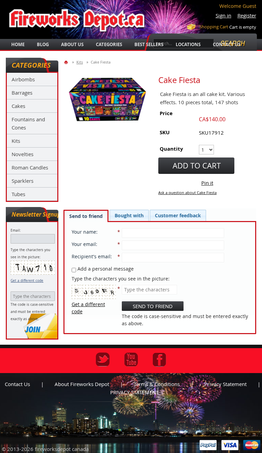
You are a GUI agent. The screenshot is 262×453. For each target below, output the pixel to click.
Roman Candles (30, 167)
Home (18, 44)
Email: (16, 230)
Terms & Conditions (157, 384)
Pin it (207, 182)
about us (72, 44)
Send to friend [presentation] (86, 216)
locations (188, 44)
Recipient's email (91, 256)
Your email (84, 244)
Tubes (18, 194)
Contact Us (227, 44)
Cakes (18, 105)
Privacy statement (225, 384)
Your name (84, 232)
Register (246, 15)
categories (109, 44)
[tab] (85, 216)
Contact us (17, 384)
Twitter (103, 360)
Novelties (22, 154)
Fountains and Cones (28, 123)
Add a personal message (105, 268)
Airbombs (23, 79)
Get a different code (27, 280)
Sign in (223, 15)
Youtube (131, 360)
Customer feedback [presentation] (178, 215)
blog (43, 44)
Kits (16, 140)
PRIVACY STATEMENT (134, 392)
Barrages (22, 92)
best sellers (148, 44)
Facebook (159, 360)
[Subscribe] (32, 329)
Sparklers (22, 180)
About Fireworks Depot (82, 384)
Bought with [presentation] (129, 215)
